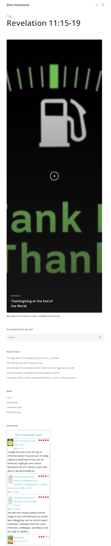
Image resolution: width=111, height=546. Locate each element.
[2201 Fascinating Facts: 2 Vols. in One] (10, 447)
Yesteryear (19, 537)
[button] (102, 4)
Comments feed (14, 407)
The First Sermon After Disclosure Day (25, 363)
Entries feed (12, 402)
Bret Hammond (18, 4)
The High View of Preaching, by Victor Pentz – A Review (32, 358)
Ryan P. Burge (14, 492)
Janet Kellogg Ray (15, 509)
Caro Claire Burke (22, 541)
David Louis (20, 448)
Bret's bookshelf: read (28, 435)
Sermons (15, 295)
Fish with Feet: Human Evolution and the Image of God (25, 501)
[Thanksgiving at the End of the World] (54, 176)
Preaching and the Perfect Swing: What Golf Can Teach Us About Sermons (41, 377)
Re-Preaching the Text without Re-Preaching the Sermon (33, 372)
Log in (9, 397)
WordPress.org (14, 412)
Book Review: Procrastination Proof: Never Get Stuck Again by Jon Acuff (40, 368)
